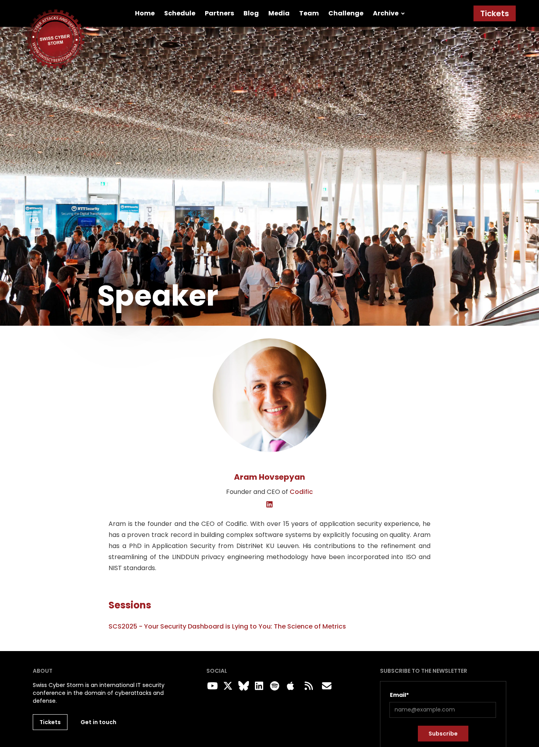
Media (279, 13)
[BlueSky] (242, 686)
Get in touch (98, 722)
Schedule (179, 13)
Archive (386, 13)
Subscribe (443, 734)
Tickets (494, 13)
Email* (399, 695)
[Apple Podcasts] (290, 686)
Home (145, 13)
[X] (227, 686)
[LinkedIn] (269, 505)
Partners (219, 13)
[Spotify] (273, 686)
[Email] (327, 686)
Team (309, 13)
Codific (301, 491)
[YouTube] (211, 686)
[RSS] (308, 686)
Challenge (345, 13)
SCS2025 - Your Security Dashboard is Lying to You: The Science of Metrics (227, 626)
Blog (251, 13)
